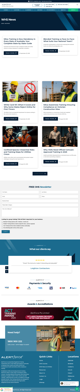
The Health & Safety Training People (7, 6)
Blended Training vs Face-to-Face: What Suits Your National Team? (58, 40)
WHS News (39, 10)
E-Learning (28, 10)
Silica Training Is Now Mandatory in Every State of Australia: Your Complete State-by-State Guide (19, 41)
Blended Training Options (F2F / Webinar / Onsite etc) (15, 221)
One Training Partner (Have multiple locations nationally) (16, 225)
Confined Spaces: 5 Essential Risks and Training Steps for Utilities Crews (19, 152)
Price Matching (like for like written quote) (13, 227)
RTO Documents (51, 10)
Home (2, 23)
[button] (40, 173)
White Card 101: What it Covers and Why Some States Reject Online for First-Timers (19, 107)
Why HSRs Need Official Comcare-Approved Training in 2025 (58, 151)
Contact (73, 10)
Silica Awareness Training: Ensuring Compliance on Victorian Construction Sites (59, 107)
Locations (16, 10)
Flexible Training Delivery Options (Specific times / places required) (19, 223)
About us (63, 10)
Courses (6, 10)
